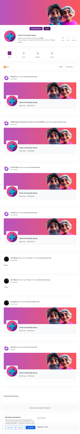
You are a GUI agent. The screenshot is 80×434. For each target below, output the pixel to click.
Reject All (20, 427)
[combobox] (70, 66)
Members (37, 57)
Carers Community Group (30, 76)
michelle (12, 212)
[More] (20, 42)
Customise (10, 427)
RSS (7, 67)
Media (52, 57)
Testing (30, 258)
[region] (20, 423)
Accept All (30, 427)
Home (9, 57)
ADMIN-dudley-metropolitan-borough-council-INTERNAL (27, 122)
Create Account (36, 28)
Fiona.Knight (14, 167)
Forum (23, 57)
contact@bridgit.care (40, 427)
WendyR (12, 76)
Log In (47, 28)
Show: (61, 67)
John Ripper (14, 258)
